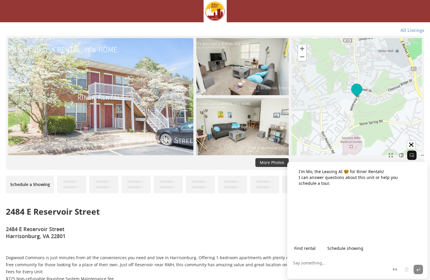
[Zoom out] (302, 57)
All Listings (412, 30)
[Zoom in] (302, 49)
